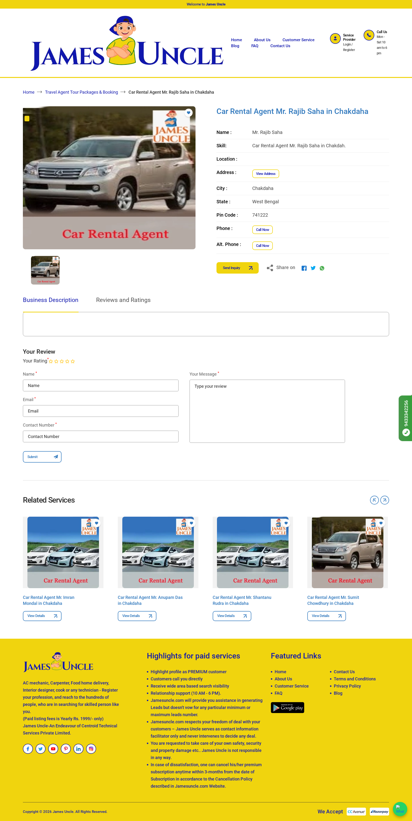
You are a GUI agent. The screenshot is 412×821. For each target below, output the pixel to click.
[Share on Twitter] (313, 268)
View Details (36, 616)
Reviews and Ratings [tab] (123, 299)
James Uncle (63, 812)
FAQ (254, 45)
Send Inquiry (231, 268)
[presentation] (24, 270)
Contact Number (40, 425)
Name (30, 374)
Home (236, 39)
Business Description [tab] (50, 299)
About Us (262, 39)
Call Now (262, 230)
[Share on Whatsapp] (322, 268)
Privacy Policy (347, 685)
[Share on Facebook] (304, 268)
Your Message (204, 374)
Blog (235, 45)
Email (29, 399)
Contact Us (280, 45)
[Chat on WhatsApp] (400, 809)
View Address (265, 174)
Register (349, 50)
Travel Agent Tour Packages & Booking (81, 92)
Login (347, 44)
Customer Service (298, 39)
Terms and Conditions (355, 678)
